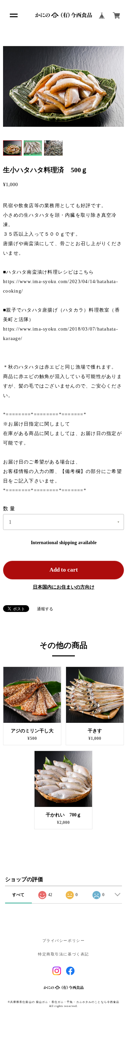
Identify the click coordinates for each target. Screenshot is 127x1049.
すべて (18, 894)
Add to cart (63, 570)
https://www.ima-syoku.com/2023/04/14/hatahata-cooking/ (60, 286)
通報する (45, 609)
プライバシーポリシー (63, 941)
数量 (9, 508)
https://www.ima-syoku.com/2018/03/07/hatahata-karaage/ (60, 333)
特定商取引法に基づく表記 (63, 954)
